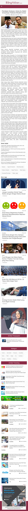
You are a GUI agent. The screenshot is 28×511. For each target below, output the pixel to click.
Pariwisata (15, 352)
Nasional (3, 358)
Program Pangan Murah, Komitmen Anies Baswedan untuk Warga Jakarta (13, 153)
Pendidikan (4, 190)
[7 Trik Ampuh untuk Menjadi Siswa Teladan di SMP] (6, 406)
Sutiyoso (3, 166)
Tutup (24, 485)
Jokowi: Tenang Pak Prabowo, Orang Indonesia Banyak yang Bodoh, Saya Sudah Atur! (13, 159)
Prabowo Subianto (5, 170)
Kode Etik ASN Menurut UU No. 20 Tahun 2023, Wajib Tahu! (13, 280)
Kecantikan (21, 352)
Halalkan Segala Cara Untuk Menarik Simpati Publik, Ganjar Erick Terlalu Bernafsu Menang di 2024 (13, 156)
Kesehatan (21, 355)
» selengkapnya (4, 195)
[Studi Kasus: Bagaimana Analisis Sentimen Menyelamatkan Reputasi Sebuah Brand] (14, 207)
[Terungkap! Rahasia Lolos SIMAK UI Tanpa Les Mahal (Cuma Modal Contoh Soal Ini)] (6, 446)
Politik (3, 277)
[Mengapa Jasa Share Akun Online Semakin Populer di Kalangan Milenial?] (6, 472)
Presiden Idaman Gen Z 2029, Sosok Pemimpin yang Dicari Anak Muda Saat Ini (13, 149)
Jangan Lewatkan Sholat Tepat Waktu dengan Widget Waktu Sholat (14, 193)
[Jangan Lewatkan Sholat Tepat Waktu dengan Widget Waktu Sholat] (14, 185)
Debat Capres (23, 170)
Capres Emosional (11, 166)
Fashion (3, 352)
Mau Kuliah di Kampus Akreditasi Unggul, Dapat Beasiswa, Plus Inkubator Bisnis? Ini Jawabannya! (17, 455)
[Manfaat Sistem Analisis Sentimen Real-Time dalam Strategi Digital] (4, 382)
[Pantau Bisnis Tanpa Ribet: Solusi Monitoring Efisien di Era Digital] (4, 377)
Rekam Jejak (15, 173)
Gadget (11, 355)
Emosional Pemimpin (6, 173)
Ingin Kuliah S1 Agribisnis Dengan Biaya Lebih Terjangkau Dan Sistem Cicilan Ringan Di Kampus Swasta (17, 438)
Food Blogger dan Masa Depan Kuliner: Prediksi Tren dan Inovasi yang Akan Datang (13, 258)
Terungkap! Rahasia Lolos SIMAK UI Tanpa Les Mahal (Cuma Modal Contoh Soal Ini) (17, 447)
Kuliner (3, 255)
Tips (3, 298)
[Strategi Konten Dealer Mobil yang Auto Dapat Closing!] (14, 294)
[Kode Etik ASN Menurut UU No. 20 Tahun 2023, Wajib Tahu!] (14, 274)
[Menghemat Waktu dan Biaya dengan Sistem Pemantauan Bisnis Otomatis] (4, 392)
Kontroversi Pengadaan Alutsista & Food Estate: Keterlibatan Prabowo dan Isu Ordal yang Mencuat (13, 163)
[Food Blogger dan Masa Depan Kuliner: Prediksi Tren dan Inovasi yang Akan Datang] (14, 251)
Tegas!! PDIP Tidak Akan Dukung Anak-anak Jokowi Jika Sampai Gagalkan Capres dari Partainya (12, 146)
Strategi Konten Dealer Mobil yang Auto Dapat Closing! (13, 300)
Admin (21, 14)
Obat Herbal (9, 352)
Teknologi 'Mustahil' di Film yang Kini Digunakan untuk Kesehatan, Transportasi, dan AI (15, 341)
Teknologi (3, 210)
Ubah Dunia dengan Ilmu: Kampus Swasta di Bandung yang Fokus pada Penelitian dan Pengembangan (14, 236)
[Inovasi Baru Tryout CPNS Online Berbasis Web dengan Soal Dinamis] (6, 414)
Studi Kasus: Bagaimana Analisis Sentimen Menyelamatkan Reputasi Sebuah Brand (13, 214)
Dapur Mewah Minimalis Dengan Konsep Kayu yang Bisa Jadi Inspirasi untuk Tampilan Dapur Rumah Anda (17, 430)
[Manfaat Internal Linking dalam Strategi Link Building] (6, 480)
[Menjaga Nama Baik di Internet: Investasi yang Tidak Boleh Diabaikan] (4, 387)
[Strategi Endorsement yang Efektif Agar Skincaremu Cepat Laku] (6, 464)
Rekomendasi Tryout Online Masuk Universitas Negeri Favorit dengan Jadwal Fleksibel (17, 421)
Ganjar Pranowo (14, 170)
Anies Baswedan (20, 166)
